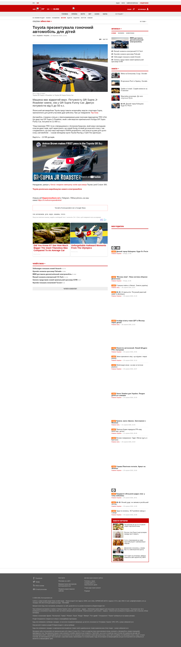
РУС (34, 3)
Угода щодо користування (92, 588)
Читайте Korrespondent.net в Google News (70, 208)
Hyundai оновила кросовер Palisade (49, 271)
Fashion (48, 18)
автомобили (40, 214)
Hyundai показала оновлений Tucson (49, 283)
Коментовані (130, 33)
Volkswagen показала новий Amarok (49, 268)
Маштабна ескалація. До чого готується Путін (132, 97)
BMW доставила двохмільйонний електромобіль (54, 274)
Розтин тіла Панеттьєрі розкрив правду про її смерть (135, 533)
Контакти (61, 578)
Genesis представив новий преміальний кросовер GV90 (57, 280)
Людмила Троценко (43, 35)
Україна (74, 14)
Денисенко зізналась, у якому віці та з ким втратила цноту (134, 548)
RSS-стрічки (40, 586)
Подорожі (76, 18)
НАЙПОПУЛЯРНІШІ (132, 3)
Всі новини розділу (39, 18)
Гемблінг (90, 18)
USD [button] (48, 9)
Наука (105, 14)
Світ (89, 14)
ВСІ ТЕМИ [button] (142, 21)
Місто (83, 14)
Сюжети (114, 68)
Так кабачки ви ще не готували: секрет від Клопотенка (135, 525)
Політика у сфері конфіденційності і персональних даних (90, 582)
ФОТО (123, 3)
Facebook (39, 578)
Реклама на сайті (64, 581)
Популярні (121, 33)
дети (46, 214)
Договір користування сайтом (93, 578)
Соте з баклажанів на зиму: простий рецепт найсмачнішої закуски (134, 541)
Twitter (38, 582)
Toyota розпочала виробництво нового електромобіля (57, 189)
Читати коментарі (70, 288)
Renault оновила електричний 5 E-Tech (50, 277)
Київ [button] (34, 9)
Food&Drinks (56, 18)
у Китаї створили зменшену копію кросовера (68, 185)
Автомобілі (115, 29)
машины (57, 214)
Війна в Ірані (45, 21)
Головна (65, 14)
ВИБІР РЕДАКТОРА (117, 226)
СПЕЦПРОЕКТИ (144, 3)
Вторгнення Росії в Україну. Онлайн (134, 81)
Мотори (63, 18)
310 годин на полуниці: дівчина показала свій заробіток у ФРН (135, 556)
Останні (113, 33)
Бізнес (97, 14)
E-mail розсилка (41, 589)
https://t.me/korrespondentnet (49, 200)
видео (51, 214)
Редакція (87, 591)
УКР (38, 3)
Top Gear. (95, 113)
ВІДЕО (118, 3)
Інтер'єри (83, 18)
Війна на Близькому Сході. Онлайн (134, 74)
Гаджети (69, 18)
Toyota (63, 214)
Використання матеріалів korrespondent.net (67, 585)
